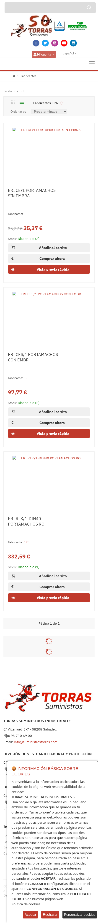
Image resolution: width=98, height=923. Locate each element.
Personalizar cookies (79, 914)
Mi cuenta (44, 54)
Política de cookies (25, 904)
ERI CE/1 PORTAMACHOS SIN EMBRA (32, 193)
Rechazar (50, 914)
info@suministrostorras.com (35, 742)
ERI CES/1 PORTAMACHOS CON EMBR (33, 357)
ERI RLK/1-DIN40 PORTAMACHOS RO (26, 521)
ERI (26, 214)
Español (68, 53)
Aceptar (30, 914)
